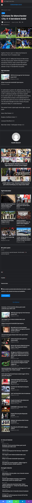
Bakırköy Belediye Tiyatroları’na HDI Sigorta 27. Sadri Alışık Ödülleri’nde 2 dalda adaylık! (16, 369)
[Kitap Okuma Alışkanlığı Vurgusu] (8, 232)
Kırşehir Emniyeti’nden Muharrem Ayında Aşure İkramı (23, 205)
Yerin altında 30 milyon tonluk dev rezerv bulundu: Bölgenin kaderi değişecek (20, 362)
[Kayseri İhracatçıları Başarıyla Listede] (6, 416)
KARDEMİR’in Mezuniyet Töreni (19, 407)
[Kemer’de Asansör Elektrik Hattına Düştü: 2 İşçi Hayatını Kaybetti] (8, 199)
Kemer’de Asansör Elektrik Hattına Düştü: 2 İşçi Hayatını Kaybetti (8, 205)
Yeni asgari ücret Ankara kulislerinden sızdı (14, 1)
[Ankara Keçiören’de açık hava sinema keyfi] (6, 341)
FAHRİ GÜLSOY (6, 22)
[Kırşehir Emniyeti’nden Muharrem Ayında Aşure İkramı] (24, 199)
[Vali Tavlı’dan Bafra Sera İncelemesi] (6, 395)
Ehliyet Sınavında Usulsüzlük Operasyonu (12, 82)
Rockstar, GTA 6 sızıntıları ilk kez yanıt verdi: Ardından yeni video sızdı (13, 307)
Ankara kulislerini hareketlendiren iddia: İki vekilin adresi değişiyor (23, 222)
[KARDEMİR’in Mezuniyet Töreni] (6, 409)
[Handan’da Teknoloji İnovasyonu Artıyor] (6, 389)
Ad (2, 272)
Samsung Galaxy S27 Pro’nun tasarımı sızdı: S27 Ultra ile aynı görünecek (19, 381)
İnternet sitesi (4, 283)
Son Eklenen (16, 302)
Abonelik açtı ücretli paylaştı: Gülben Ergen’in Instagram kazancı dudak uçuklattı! (20, 329)
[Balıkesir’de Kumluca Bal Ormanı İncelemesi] (6, 422)
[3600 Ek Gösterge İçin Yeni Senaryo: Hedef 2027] (5, 77)
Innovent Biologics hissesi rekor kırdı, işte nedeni (15, 335)
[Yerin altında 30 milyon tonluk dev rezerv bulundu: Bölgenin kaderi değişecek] (6, 363)
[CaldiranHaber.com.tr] (16, 4)
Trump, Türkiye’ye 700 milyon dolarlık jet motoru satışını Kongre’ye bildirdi (24, 238)
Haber (9, 10)
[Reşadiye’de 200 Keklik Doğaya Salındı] (8, 215)
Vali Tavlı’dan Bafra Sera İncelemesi (20, 393)
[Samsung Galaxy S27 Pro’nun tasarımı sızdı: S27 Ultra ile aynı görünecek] (6, 381)
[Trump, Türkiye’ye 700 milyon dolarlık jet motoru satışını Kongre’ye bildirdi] (24, 232)
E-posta (3, 277)
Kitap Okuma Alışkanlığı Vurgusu (7, 237)
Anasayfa (4, 10)
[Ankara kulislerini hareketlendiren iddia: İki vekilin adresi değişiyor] (24, 215)
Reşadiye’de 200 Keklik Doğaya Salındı (7, 221)
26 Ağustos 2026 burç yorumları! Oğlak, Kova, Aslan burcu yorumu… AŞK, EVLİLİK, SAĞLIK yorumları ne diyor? (20, 354)
